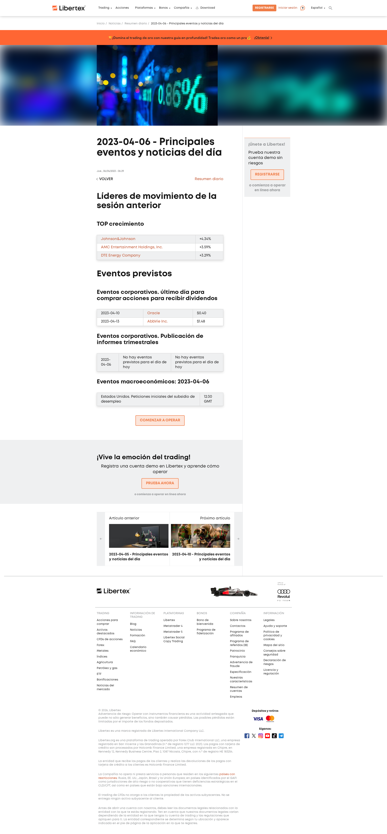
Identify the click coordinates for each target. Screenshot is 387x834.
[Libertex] (69, 8)
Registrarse (264, 8)
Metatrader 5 (172, 632)
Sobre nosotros (240, 620)
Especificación (240, 672)
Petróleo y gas (107, 668)
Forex (100, 645)
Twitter (253, 735)
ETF (99, 674)
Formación (137, 635)
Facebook (246, 735)
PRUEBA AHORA (160, 483)
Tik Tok (274, 735)
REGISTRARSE (267, 174)
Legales (269, 620)
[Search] (330, 8)
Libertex (169, 620)
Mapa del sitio (273, 645)
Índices (102, 657)
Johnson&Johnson (118, 239)
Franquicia (238, 657)
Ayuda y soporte (275, 626)
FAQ (133, 641)
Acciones (122, 8)
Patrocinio (237, 651)
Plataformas (144, 8)
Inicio (101, 23)
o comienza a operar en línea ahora (160, 494)
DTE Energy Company (120, 255)
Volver (106, 179)
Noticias (115, 23)
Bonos (163, 8)
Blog (133, 624)
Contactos (237, 626)
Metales (102, 651)
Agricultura (105, 662)
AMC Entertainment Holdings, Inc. (132, 247)
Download (207, 8)
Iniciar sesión (287, 8)
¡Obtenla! (261, 37)
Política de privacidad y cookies (272, 636)
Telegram (281, 735)
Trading (103, 8)
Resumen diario (136, 23)
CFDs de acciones (110, 639)
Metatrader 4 (173, 626)
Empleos (236, 697)
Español (316, 8)
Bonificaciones (107, 679)
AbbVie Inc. (157, 321)
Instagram (260, 735)
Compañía (181, 8)
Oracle (153, 313)
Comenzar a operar (160, 420)
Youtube (267, 735)
